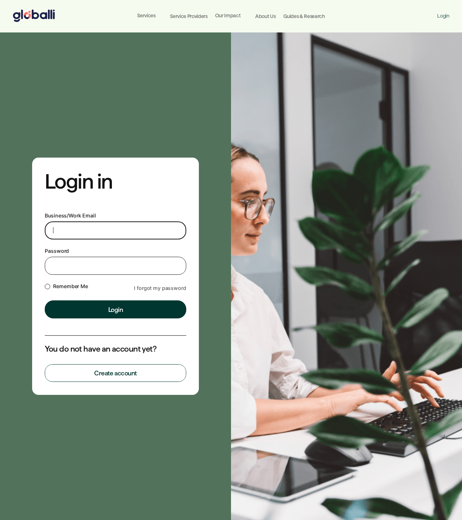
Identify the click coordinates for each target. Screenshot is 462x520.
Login (443, 16)
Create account (115, 373)
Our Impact (227, 15)
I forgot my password (160, 288)
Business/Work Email (70, 215)
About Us (265, 16)
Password (57, 251)
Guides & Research (304, 16)
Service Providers (188, 16)
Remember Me (70, 286)
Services (146, 15)
